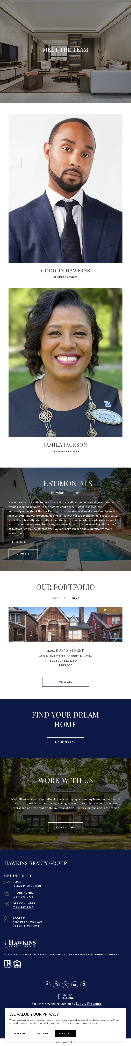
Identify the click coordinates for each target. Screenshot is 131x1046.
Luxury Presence (89, 1004)
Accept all (65, 1033)
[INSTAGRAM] (56, 984)
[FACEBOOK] (47, 984)
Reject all (19, 1033)
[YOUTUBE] (74, 984)
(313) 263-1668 (23, 907)
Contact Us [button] (65, 827)
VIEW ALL (23, 554)
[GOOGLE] (84, 984)
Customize (42, 1033)
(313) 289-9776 (23, 896)
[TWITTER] (65, 984)
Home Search (65, 742)
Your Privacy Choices (65, 1042)
